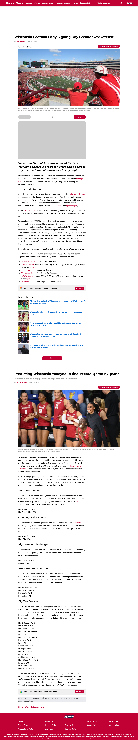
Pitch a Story (23, 725)
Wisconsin (81, 501)
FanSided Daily (113, 721)
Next (80, 117)
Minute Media (16, 734)
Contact (68, 721)
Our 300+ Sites (92, 721)
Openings (49, 721)
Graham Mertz (56, 206)
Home (20, 707)
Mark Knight (22, 382)
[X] (121, 3)
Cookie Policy (92, 725)
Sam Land (21, 41)
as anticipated (30, 210)
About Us (28, 3)
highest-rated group (77, 194)
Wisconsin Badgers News (34, 707)
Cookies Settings (71, 729)
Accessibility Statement (27, 729)
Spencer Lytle (71, 206)
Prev (24, 117)
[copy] (30, 46)
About (20, 721)
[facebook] (125, 3)
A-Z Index (49, 729)
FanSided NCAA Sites (102, 3)
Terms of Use (70, 725)
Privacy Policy (50, 725)
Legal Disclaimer (113, 725)
